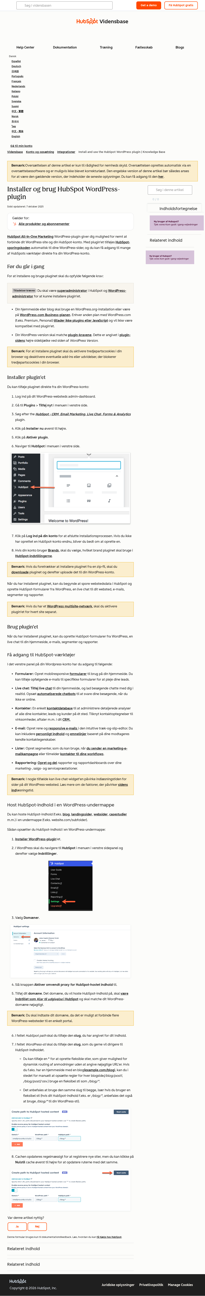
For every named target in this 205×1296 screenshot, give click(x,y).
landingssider (81, 814)
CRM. (66, 719)
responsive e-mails (63, 728)
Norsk (15, 116)
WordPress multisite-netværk (69, 606)
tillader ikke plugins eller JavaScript (81, 320)
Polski (15, 96)
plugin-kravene (79, 335)
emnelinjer (78, 734)
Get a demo (149, 5)
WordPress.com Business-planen (45, 315)
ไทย (14, 126)
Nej (37, 1226)
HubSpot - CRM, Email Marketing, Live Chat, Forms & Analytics (83, 414)
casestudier (118, 814)
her (161, 177)
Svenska (16, 101)
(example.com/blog (99, 1070)
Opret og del (47, 763)
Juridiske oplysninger (118, 1285)
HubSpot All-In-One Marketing (30, 236)
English (16, 136)
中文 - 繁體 (17, 111)
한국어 (15, 121)
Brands (53, 550)
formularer (78, 674)
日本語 (15, 71)
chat (48, 688)
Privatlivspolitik (151, 1285)
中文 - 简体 (17, 131)
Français (16, 81)
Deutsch (16, 66)
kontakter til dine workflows (82, 754)
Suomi (15, 106)
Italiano (16, 91)
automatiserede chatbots (56, 694)
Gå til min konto (21, 146)
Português (17, 76)
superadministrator (72, 291)
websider (101, 814)
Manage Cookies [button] (180, 1285)
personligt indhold (50, 734)
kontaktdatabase (60, 708)
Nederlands (18, 86)
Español (16, 61)
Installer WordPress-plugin (35, 839)
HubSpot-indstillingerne (33, 556)
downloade (20, 572)
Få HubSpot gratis (181, 5)
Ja (17, 1226)
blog (66, 814)
